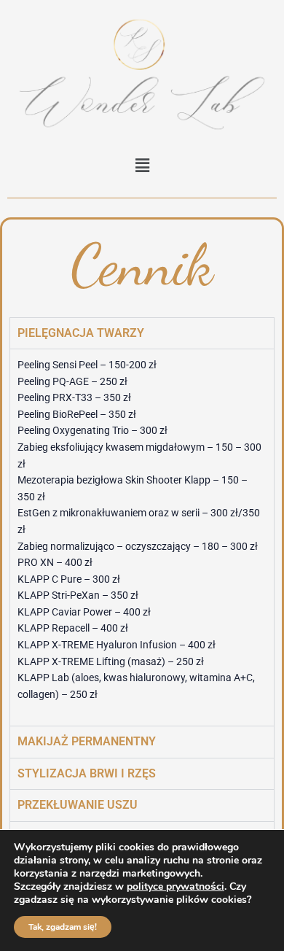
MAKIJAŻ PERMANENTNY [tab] (86, 741)
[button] (142, 165)
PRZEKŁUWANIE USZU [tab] (77, 805)
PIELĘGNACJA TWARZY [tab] (80, 333)
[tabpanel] (142, 537)
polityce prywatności (175, 886)
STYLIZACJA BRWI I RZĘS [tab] (86, 773)
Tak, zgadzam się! (62, 927)
